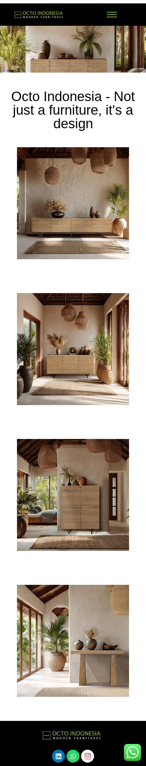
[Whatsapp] (73, 756)
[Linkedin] (58, 756)
